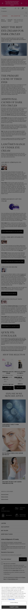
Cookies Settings (14, 602)
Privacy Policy (11, 599)
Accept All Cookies (14, 607)
